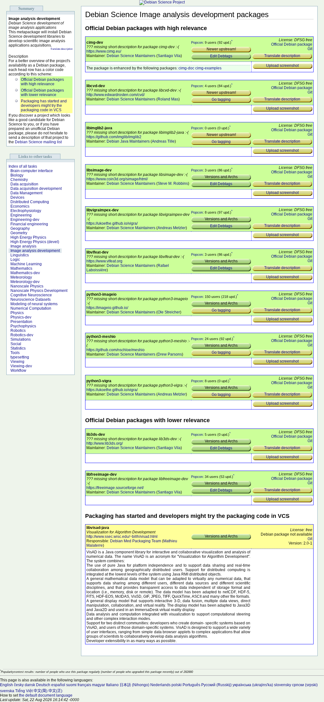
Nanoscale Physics (26, 286)
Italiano (112, 685)
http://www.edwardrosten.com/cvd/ (115, 95)
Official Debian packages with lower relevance (42, 92)
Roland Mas (168, 99)
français (84, 685)
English (6, 685)
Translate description (61, 49)
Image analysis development (35, 250)
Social (15, 344)
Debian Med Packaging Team (135, 541)
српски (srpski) (305, 685)
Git (310, 49)
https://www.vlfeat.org (104, 261)
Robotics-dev (21, 335)
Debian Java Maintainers (128, 141)
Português (191, 685)
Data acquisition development (36, 188)
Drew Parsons (170, 354)
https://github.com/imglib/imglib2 (113, 137)
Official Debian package (291, 44)
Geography (20, 228)
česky (19, 685)
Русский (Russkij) (216, 685)
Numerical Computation (30, 308)
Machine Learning (26, 264)
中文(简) (40, 691)
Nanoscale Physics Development (38, 290)
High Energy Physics (28, 237)
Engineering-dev (24, 219)
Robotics (18, 330)
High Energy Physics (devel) (34, 242)
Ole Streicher (169, 312)
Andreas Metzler (172, 228)
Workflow (18, 370)
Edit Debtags (221, 56)
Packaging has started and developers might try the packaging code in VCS (44, 105)
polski (176, 685)
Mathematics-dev (25, 273)
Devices (17, 197)
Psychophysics (23, 326)
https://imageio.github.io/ (107, 308)
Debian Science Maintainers (131, 56)
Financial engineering (29, 224)
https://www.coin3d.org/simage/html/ (117, 179)
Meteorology (21, 277)
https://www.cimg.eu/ (103, 51)
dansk (30, 685)
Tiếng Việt (24, 691)
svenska (7, 691)
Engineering (21, 215)
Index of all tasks (23, 166)
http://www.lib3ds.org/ (104, 443)
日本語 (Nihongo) (134, 685)
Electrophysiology (25, 211)
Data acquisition (24, 184)
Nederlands (160, 685)
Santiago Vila (169, 56)
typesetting (19, 357)
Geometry (18, 233)
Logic (15, 259)
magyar (98, 685)
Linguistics (19, 255)
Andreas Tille (163, 141)
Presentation (21, 321)
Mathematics (21, 268)
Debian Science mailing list (38, 142)
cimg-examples (208, 68)
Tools (15, 353)
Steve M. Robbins (173, 183)
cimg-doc (186, 68)
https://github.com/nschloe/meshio (115, 350)
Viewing (17, 361)
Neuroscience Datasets (30, 299)
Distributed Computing (29, 202)
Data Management (26, 193)
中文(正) (55, 691)
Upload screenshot (282, 65)
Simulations (20, 339)
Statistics (18, 348)
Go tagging (221, 99)
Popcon (197, 42)
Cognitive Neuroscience (31, 295)
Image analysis (23, 246)
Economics (19, 206)
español (58, 685)
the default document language (45, 695)
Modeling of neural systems (34, 304)
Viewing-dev (21, 366)
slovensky (282, 685)
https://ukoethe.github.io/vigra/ (112, 223)
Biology (16, 175)
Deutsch (43, 685)
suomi (71, 685)
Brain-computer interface (31, 171)
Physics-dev (20, 317)
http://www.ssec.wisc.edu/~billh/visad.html (122, 536)
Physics (17, 313)
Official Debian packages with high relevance (42, 81)
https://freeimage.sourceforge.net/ (115, 488)
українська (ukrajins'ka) (253, 685)
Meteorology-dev (25, 282)
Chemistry (19, 179)
